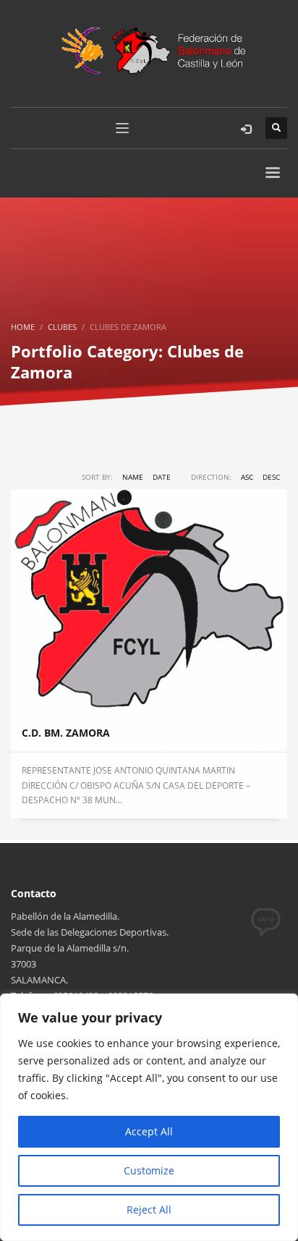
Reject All (149, 1209)
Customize (149, 1170)
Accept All (149, 1131)
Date (162, 477)
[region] (149, 1117)
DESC (271, 477)
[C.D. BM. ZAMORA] (149, 601)
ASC (247, 477)
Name (132, 477)
